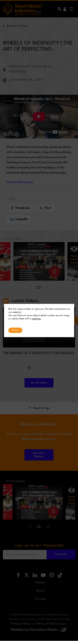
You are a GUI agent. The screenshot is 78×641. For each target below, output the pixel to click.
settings (36, 319)
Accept (15, 330)
